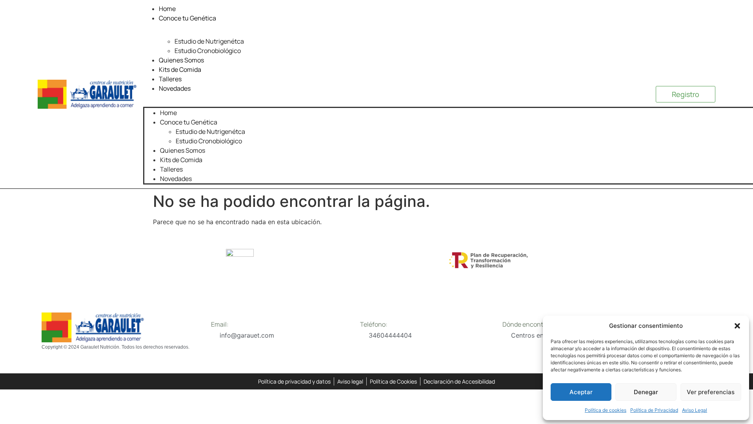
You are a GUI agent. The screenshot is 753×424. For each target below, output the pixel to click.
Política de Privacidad (654, 410)
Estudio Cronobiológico (208, 50)
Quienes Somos (181, 60)
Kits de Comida (180, 69)
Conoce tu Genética (187, 18)
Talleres (170, 79)
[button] (737, 326)
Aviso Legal (694, 410)
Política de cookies (605, 410)
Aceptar (581, 392)
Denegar (646, 392)
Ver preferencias (711, 392)
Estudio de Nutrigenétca (209, 41)
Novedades (175, 88)
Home (167, 8)
